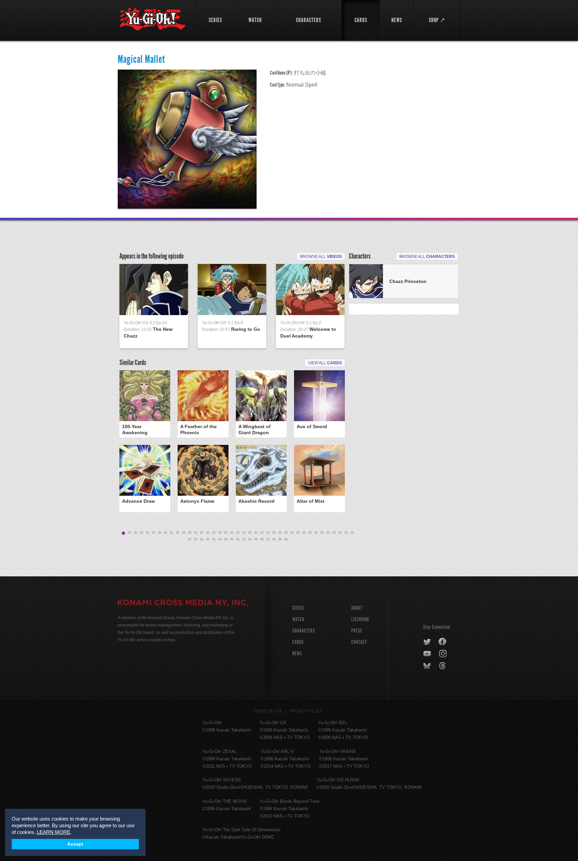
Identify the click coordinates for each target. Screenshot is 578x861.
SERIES (298, 608)
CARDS (298, 642)
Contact (359, 642)
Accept (75, 844)
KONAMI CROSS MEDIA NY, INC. (183, 603)
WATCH (298, 619)
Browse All (321, 256)
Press (356, 631)
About (357, 608)
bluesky (427, 666)
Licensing (360, 619)
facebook (443, 642)
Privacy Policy (305, 711)
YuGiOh (152, 19)
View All (325, 363)
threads (443, 666)
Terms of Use (267, 711)
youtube (427, 654)
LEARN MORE (53, 832)
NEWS (297, 653)
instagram (443, 654)
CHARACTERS (303, 631)
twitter (427, 642)
